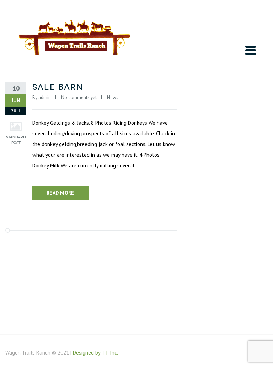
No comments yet (79, 97)
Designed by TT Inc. (95, 352)
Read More (60, 193)
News (112, 97)
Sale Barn (57, 87)
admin (44, 97)
